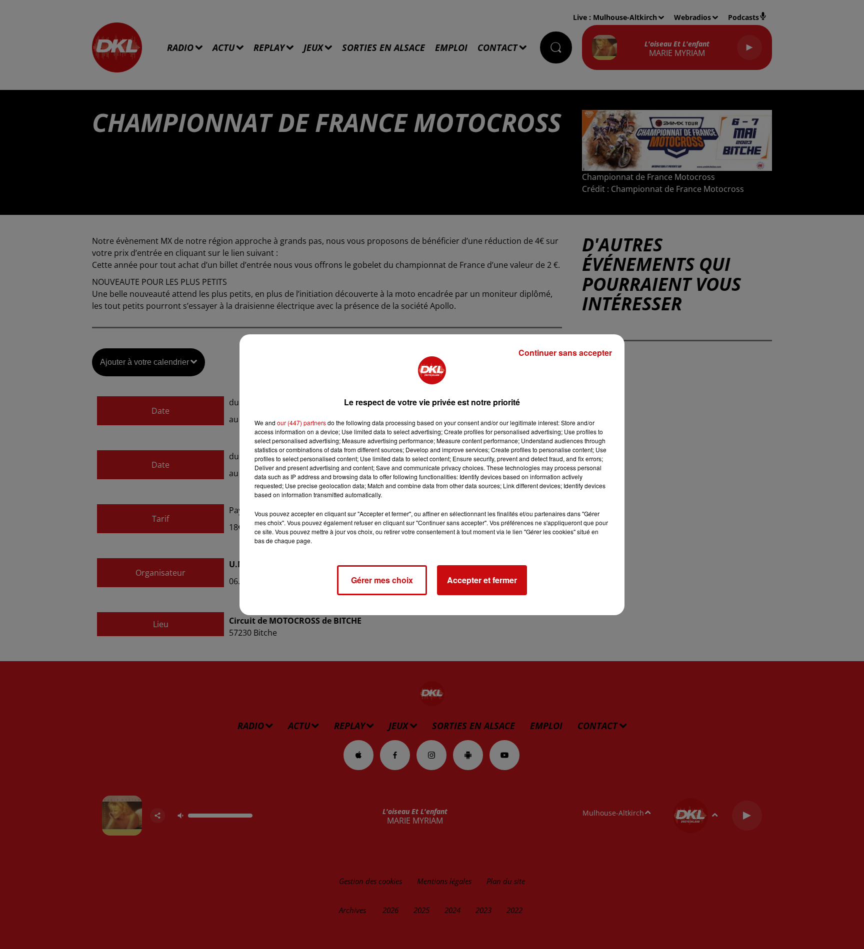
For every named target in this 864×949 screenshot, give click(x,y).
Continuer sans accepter (565, 352)
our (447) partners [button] (301, 422)
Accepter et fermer (482, 580)
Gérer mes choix (382, 580)
